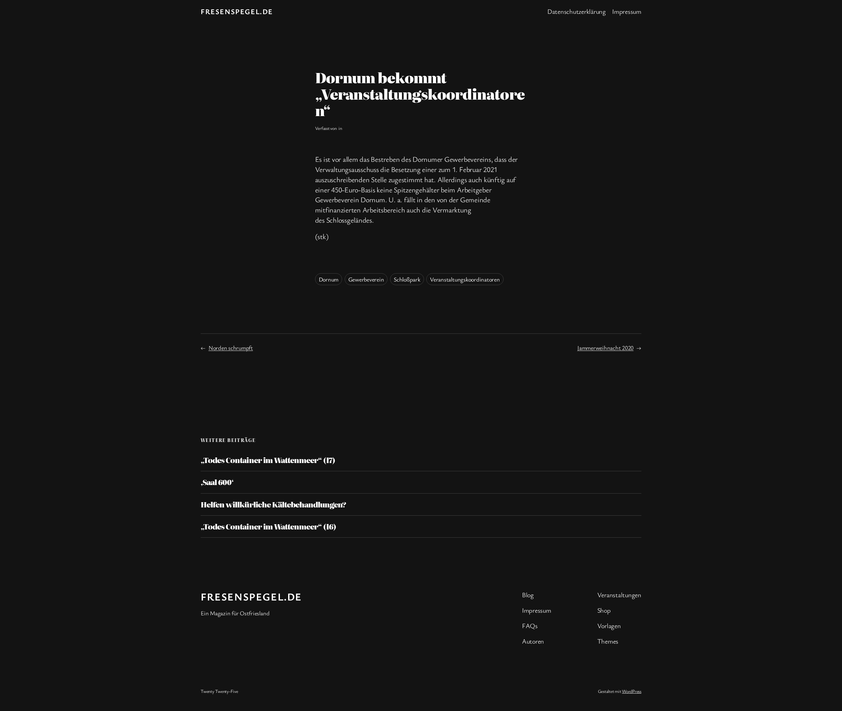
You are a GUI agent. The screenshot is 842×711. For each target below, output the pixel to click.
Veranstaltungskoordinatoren (465, 279)
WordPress (631, 691)
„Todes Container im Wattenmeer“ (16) (268, 526)
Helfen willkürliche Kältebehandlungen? (273, 504)
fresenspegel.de (237, 11)
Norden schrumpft (231, 348)
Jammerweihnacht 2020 (605, 348)
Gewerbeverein (366, 279)
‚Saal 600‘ (217, 482)
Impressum (626, 11)
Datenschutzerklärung (576, 11)
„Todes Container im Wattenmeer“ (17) (268, 460)
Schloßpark (407, 279)
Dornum (329, 279)
